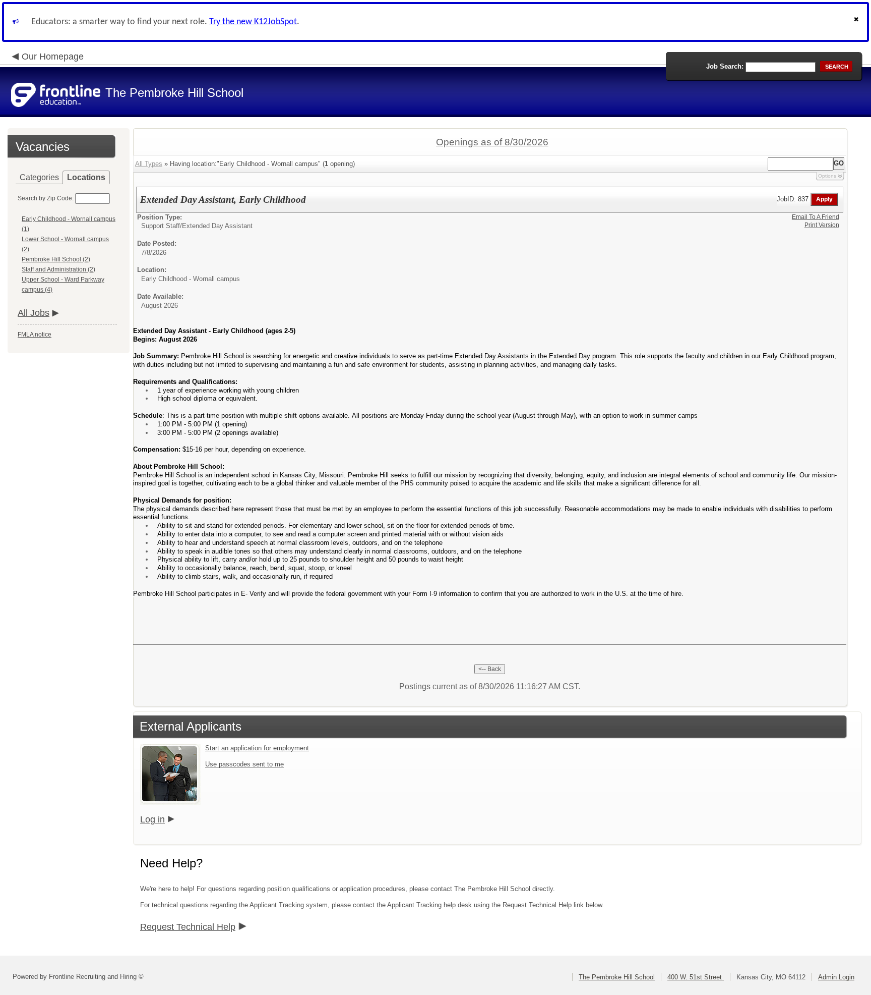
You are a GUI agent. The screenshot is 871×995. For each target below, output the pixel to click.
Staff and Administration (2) (58, 269)
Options (827, 176)
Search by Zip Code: (46, 198)
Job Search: (724, 66)
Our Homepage (53, 56)
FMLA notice (34, 334)
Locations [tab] (86, 177)
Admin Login (836, 977)
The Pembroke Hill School (617, 977)
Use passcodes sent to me (244, 764)
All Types (148, 164)
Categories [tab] (39, 177)
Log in (152, 819)
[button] (857, 22)
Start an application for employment (257, 748)
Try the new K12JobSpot (253, 22)
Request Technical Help (187, 926)
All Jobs (33, 313)
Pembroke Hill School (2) (56, 259)
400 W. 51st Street (695, 977)
